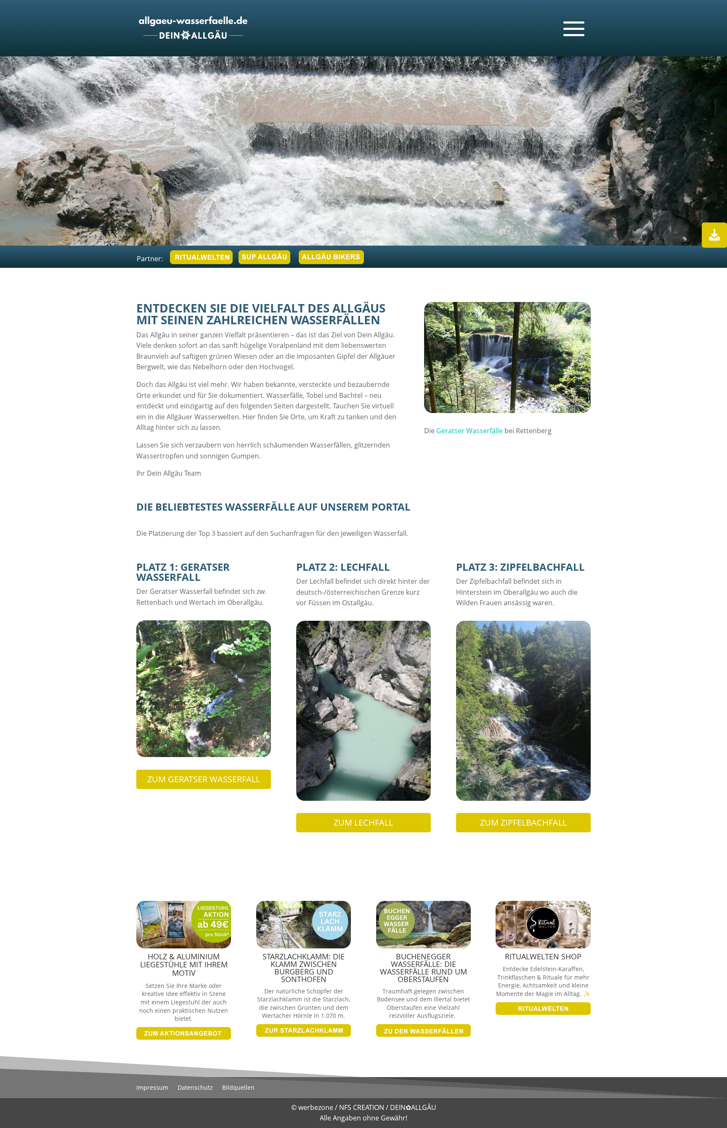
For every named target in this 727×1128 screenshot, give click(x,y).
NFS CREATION (362, 1107)
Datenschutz (195, 1088)
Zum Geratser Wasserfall (203, 779)
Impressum (152, 1088)
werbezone (315, 1107)
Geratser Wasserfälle (469, 430)
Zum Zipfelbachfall (523, 822)
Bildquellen (238, 1088)
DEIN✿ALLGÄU (413, 1107)
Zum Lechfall (363, 822)
